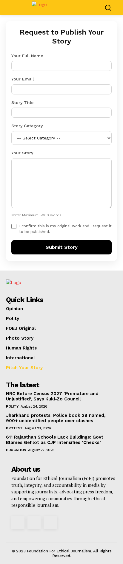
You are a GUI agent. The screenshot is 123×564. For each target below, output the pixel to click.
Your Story (22, 152)
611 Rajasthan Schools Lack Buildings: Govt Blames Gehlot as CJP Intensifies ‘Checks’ (54, 439)
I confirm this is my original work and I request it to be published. (65, 229)
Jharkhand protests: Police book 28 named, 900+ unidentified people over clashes (56, 418)
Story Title (22, 102)
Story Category (27, 125)
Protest (14, 428)
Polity (12, 406)
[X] (34, 522)
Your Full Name (27, 55)
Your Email (22, 79)
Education (16, 450)
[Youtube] (50, 522)
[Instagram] (17, 522)
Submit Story (62, 247)
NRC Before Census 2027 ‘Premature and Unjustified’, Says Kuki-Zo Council (52, 396)
